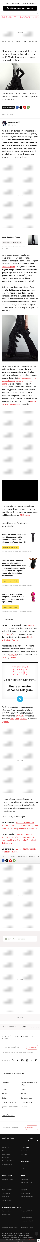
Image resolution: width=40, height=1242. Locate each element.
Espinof (23, 1168)
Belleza (23, 1094)
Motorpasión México (27, 1227)
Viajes (23, 1089)
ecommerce (22, 856)
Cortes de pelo (26, 1098)
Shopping (12, 856)
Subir (31, 1139)
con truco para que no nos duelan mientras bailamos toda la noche (19, 381)
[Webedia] (8, 1139)
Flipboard (24, 107)
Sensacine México (26, 1217)
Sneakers (5, 1082)
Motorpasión (25, 1179)
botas (4, 1098)
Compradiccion (7, 1200)
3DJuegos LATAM (26, 1211)
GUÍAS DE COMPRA (9, 17)
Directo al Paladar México (10, 1227)
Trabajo (5, 1089)
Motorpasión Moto (26, 1182)
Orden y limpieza (27, 1102)
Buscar (30, 1128)
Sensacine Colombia (27, 1221)
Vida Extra (24, 1154)
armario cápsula (8, 266)
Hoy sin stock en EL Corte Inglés (12, 242)
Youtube (22, 1060)
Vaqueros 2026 (22, 1027)
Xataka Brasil (6, 1214)
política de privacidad (26, 1052)
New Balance (33, 41)
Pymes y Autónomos (27, 1196)
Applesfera (5, 1157)
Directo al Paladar (7, 1179)
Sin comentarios (9, 107)
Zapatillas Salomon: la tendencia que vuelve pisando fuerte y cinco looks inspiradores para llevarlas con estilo (20, 825)
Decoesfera (5, 1196)
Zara (24, 41)
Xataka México (6, 1211)
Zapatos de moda (9, 1102)
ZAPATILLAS (25, 17)
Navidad (32, 856)
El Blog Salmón (25, 1193)
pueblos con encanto (10, 1107)
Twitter (20, 107)
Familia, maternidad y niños (29, 1083)
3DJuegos (24, 1151)
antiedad (24, 1107)
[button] (14, 122)
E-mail (28, 107)
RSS (31, 1060)
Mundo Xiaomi (7, 1164)
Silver (4, 1094)
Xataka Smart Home (8, 1161)
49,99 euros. (25, 515)
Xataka (4, 1151)
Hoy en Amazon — (10, 547)
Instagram (27, 1060)
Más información (31, 1240)
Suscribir (32, 1047)
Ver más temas (8, 1115)
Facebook (17, 107)
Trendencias (6, 1193)
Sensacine (24, 1165)
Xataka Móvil (6, 1154)
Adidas (18, 41)
